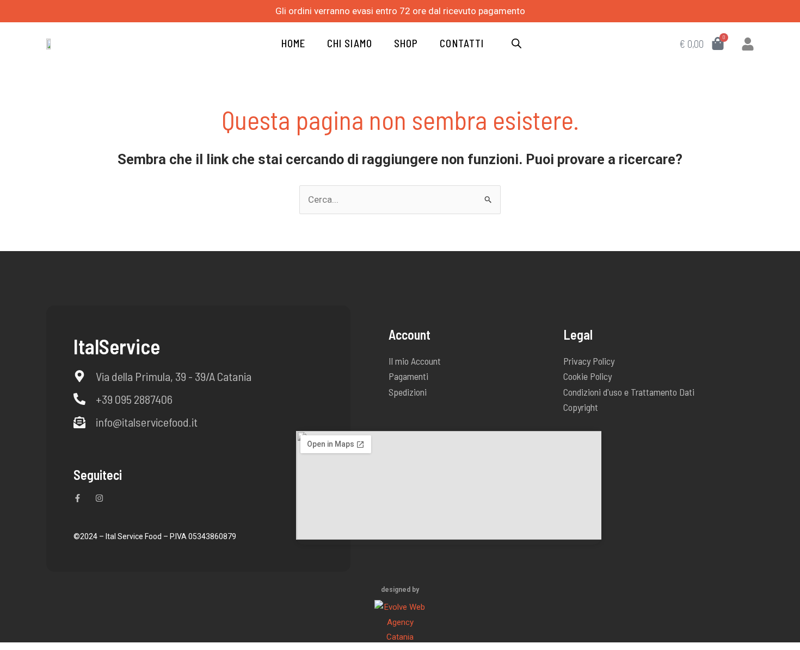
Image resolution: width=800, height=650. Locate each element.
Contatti (462, 43)
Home (293, 43)
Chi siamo (349, 43)
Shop (406, 43)
